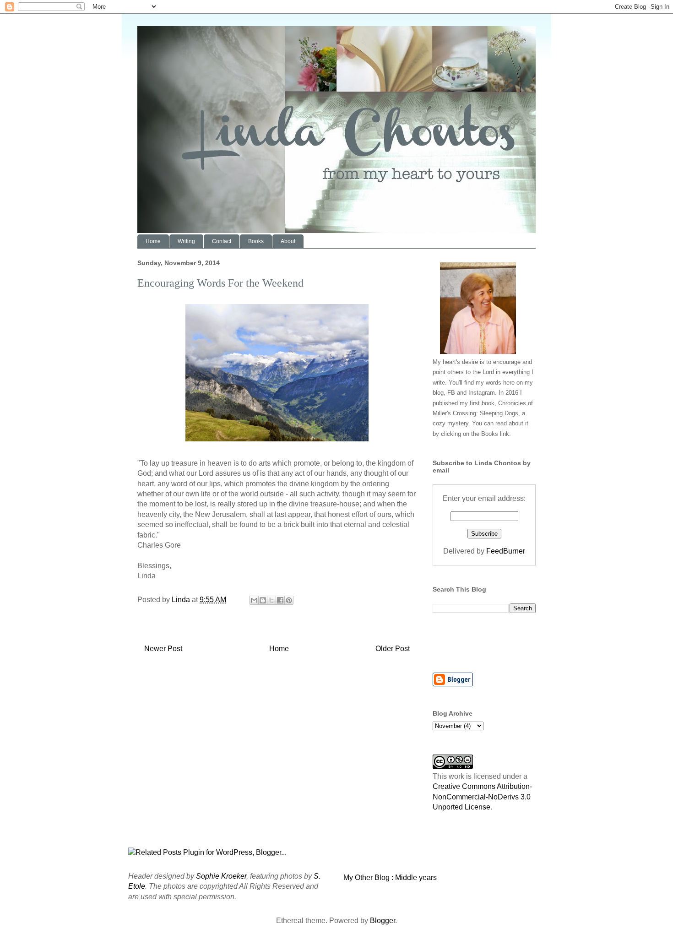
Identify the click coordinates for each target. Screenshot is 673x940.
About (288, 241)
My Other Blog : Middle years (390, 877)
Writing (186, 241)
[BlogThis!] (262, 600)
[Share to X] (271, 600)
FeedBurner (505, 551)
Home (153, 241)
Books (256, 241)
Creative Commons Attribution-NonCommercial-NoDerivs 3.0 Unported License (482, 796)
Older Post (392, 648)
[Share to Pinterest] (288, 600)
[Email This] (254, 600)
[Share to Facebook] (280, 600)
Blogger (382, 920)
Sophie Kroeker (221, 876)
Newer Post (163, 648)
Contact (221, 241)
